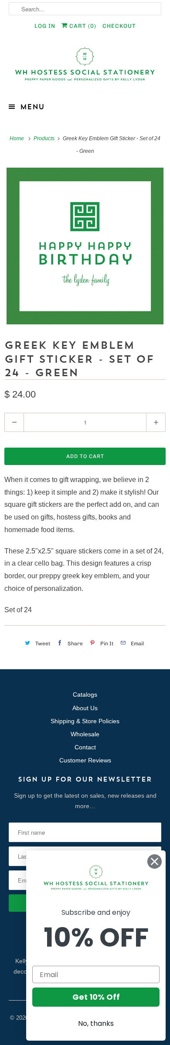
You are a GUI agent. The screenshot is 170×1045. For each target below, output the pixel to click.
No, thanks (96, 1023)
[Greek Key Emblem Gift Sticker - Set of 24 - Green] (85, 246)
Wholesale (85, 734)
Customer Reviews (85, 760)
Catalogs (85, 694)
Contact (85, 747)
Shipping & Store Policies (85, 721)
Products (45, 138)
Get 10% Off (96, 996)
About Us (85, 708)
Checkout (119, 26)
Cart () (82, 26)
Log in (44, 26)
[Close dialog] (154, 861)
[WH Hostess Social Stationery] (85, 68)
